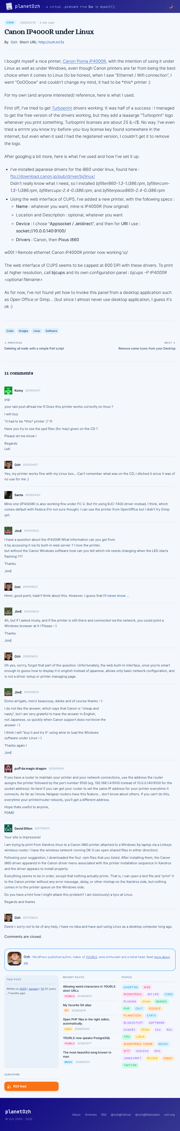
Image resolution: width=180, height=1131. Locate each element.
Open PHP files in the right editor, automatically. (86, 1021)
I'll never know (114, 596)
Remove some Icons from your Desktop (147, 348)
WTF (127, 1051)
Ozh (14, 42)
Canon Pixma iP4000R (84, 61)
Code (10, 22)
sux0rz (129, 1029)
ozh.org (169, 1114)
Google (154, 1008)
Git (67, 1010)
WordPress (133, 994)
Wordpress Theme (138, 1044)
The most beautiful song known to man (87, 1054)
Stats (151, 1015)
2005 (23, 988)
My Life (153, 994)
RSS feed (19, 1086)
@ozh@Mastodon (147, 1114)
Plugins (130, 1001)
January (34, 988)
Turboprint (62, 108)
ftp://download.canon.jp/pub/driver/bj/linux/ (52, 176)
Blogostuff (133, 1022)
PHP (127, 1008)
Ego (157, 1051)
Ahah (146, 1001)
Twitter (130, 1065)
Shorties (131, 987)
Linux (36, 330)
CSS (158, 1029)
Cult (139, 1008)
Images (23, 330)
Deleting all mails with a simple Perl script (34, 348)
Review (152, 1058)
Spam (145, 1029)
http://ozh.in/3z (51, 42)
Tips (127, 1036)
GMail (168, 1058)
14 (42, 988)
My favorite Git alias (77, 1005)
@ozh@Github (121, 1114)
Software (51, 330)
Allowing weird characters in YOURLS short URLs (89, 988)
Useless (142, 1051)
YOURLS (91, 957)
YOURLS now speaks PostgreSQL (86, 1038)
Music (69, 1062)
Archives (91, 1114)
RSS (169, 1029)
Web (147, 987)
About (76, 1114)
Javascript (132, 1058)
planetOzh (29, 6)
